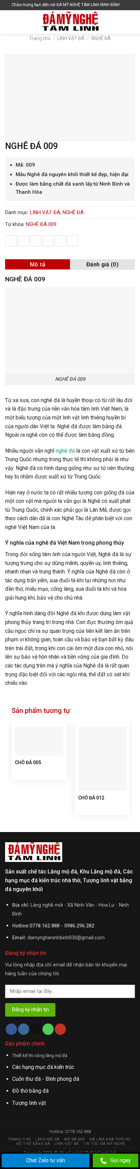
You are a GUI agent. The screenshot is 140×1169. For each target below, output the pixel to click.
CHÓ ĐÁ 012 (91, 797)
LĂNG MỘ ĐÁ (47, 1139)
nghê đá (65, 451)
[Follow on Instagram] (23, 1029)
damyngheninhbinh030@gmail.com (66, 938)
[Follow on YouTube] (60, 1029)
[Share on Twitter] (35, 240)
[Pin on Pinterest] (60, 240)
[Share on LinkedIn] (72, 240)
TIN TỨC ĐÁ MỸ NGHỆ (104, 1144)
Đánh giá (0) (102, 264)
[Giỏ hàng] (126, 5)
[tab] (37, 264)
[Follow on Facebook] (11, 1029)
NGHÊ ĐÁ (101, 38)
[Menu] (9, 22)
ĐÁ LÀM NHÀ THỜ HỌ (110, 1139)
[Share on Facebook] (23, 240)
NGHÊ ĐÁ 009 (41, 224)
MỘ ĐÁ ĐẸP (75, 1139)
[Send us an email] (35, 1029)
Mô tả (37, 264)
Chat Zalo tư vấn (45, 1160)
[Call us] (48, 1029)
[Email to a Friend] (48, 240)
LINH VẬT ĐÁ (71, 38)
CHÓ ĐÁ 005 (28, 762)
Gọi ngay (120, 1160)
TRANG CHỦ (19, 1139)
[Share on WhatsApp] (11, 240)
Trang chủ (40, 38)
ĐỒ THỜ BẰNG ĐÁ (33, 1144)
